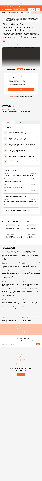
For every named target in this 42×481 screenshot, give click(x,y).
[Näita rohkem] (36, 6)
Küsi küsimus (13, 12)
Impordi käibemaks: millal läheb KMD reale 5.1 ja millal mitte (22, 156)
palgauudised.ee (12, 6)
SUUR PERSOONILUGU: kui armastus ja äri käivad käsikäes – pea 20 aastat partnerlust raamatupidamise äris (10, 266)
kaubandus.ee (32, 6)
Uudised (5, 178)
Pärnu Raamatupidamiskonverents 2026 (20, 236)
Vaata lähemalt (13, 96)
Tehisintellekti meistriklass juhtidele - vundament (31, 238)
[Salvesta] (37, 131)
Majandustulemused (8, 195)
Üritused (18, 12)
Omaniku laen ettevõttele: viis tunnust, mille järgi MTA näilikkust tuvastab (21, 201)
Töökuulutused (7, 109)
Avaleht (3, 12)
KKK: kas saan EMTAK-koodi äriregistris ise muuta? (15, 196)
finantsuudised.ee (19, 6)
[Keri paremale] (39, 232)
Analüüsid (11, 130)
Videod (28, 12)
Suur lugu (11, 142)
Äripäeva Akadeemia (10, 234)
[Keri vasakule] (3, 232)
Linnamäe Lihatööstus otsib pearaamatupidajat (16, 111)
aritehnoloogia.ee (26, 6)
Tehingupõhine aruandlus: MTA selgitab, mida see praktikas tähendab (19, 175)
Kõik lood (8, 12)
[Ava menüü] (7, 6)
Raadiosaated (24, 12)
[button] (18, 344)
